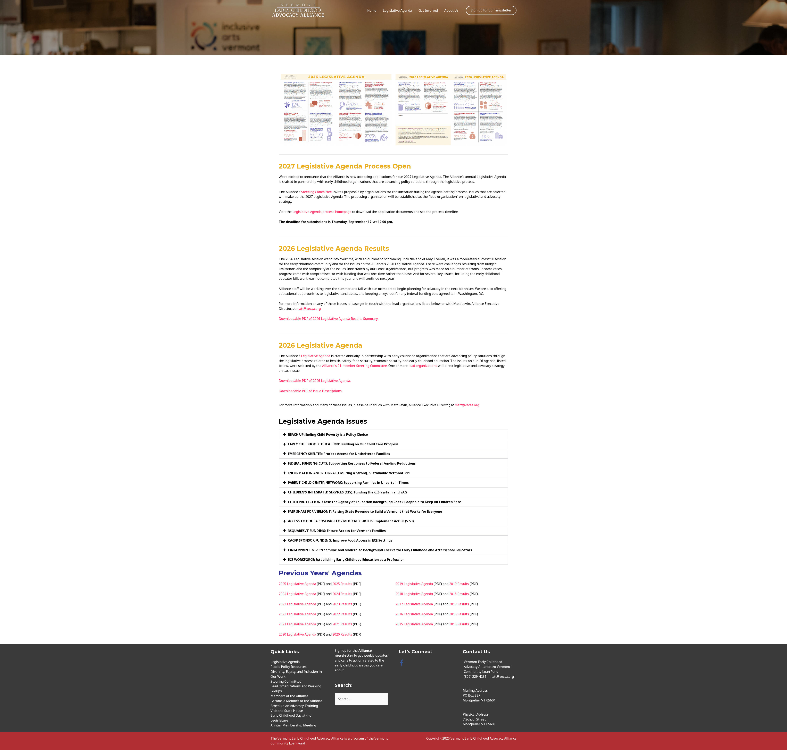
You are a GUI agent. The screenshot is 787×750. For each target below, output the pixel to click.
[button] (393, 434)
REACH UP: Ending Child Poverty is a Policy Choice (328, 434)
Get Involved (428, 10)
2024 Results (342, 594)
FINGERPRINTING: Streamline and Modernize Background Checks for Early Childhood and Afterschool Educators (380, 550)
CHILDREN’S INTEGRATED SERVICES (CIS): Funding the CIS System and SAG (347, 492)
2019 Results (459, 583)
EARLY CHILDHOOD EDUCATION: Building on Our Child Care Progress (343, 444)
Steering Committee (316, 192)
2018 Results (459, 594)
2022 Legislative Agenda (297, 614)
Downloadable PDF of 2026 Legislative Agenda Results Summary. (329, 318)
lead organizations (422, 365)
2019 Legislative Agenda (414, 583)
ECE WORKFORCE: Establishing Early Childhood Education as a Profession (346, 559)
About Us (451, 10)
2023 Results (342, 604)
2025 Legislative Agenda (297, 583)
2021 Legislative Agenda (297, 624)
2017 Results (459, 604)
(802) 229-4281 (475, 676)
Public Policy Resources (289, 666)
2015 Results (459, 624)
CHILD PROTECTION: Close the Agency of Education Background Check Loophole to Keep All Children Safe (374, 502)
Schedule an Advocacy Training (294, 706)
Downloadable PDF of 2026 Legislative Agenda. (315, 380)
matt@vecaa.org (308, 308)
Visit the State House (287, 710)
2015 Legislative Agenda (414, 624)
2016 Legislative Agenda (414, 614)
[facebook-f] (403, 663)
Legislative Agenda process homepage (322, 211)
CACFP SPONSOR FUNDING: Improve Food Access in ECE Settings (340, 540)
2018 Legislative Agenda (414, 594)
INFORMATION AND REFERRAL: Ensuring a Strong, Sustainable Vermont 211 (349, 473)
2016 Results (459, 614)
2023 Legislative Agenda (297, 604)
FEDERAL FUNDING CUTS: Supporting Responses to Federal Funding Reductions (352, 463)
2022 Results (342, 614)
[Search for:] (362, 699)
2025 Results (342, 583)
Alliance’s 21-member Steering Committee (354, 365)
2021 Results (342, 624)
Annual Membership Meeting (293, 725)
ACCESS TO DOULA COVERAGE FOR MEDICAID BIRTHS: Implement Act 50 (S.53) (351, 521)
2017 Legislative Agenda (414, 604)
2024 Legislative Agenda (297, 594)
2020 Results (342, 634)
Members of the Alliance (289, 696)
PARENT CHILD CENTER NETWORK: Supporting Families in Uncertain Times (348, 482)
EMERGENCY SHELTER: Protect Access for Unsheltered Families (339, 453)
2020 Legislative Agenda (297, 634)
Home (371, 10)
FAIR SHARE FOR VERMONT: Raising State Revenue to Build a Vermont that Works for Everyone (365, 511)
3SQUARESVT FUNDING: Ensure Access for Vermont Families (337, 530)
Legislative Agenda (397, 10)
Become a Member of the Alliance (296, 701)
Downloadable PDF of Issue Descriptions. (310, 391)
